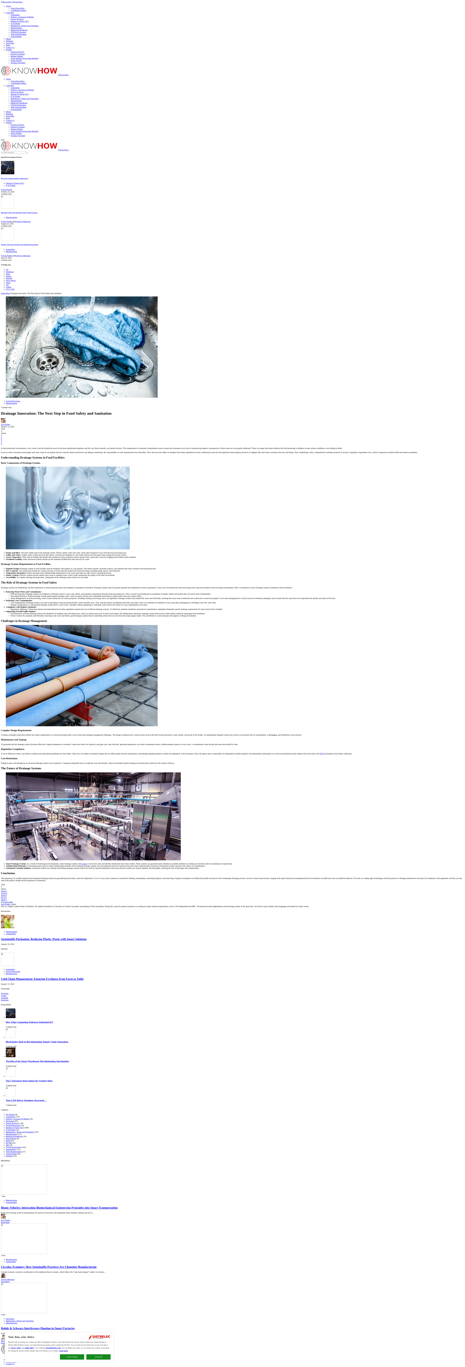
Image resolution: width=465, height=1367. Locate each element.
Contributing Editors (18, 10)
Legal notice (63, 1351)
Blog (8, 293)
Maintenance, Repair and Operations (25, 26)
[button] (2, 140)
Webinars (9, 41)
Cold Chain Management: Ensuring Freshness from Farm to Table (42, 978)
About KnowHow (18, 8)
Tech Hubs (10, 43)
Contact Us (10, 48)
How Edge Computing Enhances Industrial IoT (14, 178)
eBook (8, 39)
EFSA (322, 754)
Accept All (98, 1357)
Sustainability (11, 934)
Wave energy (11, 281)
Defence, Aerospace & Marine (22, 17)
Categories (10, 13)
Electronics (10, 1121)
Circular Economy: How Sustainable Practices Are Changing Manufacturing (49, 1266)
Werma (8, 276)
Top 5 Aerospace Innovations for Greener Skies (29, 1081)
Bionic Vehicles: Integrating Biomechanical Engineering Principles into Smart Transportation (59, 1207)
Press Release (11, 1139)
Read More (5, 1222)
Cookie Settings (72, 1357)
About (8, 6)
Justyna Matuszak (8, 1279)
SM (7, 1145)
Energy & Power (17, 19)
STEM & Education (18, 32)
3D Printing (10, 1115)
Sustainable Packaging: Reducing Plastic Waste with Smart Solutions (44, 939)
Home (3, 293)
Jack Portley (5, 424)
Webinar (9, 278)
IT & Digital (15, 24)
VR (7, 285)
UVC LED (10, 289)
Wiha (8, 274)
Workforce (10, 272)
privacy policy (16, 1348)
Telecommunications (18, 34)
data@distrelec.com (53, 1348)
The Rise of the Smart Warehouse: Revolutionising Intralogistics (19, 244)
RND (8, 45)
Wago (8, 283)
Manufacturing (16, 28)
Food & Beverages (13, 401)
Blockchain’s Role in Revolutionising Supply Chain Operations (19, 212)
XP (7, 270)
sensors (84, 864)
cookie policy (29, 1348)
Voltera (8, 287)
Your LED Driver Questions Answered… (26, 1100)
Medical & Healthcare (19, 30)
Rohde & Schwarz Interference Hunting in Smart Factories (38, 1328)
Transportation (16, 37)
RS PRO (9, 1143)
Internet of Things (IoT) (20, 21)
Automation (15, 15)
